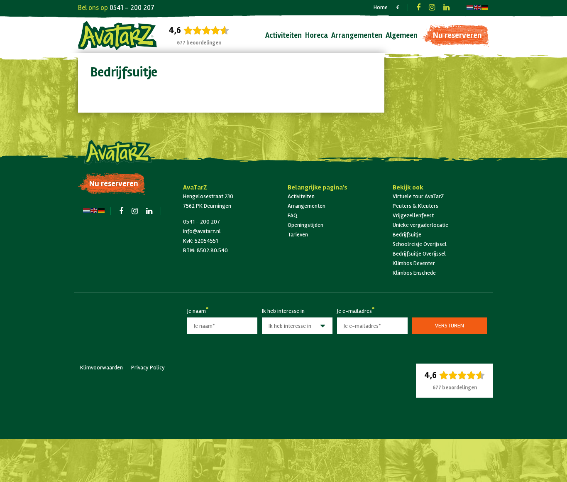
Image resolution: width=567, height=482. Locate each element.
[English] (477, 7)
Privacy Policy (148, 367)
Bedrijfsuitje (407, 234)
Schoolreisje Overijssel (420, 244)
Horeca (316, 35)
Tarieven (298, 234)
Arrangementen (356, 35)
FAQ (292, 215)
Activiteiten (283, 35)
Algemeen (402, 35)
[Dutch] (470, 7)
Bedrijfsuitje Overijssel (419, 253)
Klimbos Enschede (414, 272)
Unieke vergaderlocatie (420, 225)
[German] (485, 7)
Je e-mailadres (354, 310)
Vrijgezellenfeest (413, 215)
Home (381, 7)
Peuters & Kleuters (415, 205)
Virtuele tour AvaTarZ (418, 196)
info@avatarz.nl (202, 231)
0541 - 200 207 (132, 7)
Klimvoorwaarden (101, 367)
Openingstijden (305, 225)
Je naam (196, 310)
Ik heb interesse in (283, 311)
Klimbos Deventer (414, 263)
